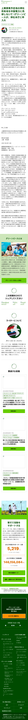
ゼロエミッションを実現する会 (9, 672)
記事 (21, 707)
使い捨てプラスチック (17, 393)
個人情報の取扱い (7, 701)
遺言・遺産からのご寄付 (21, 658)
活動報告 (18, 640)
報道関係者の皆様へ (14, 588)
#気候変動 (16, 437)
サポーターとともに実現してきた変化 (21, 638)
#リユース (19, 397)
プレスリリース (5, 24)
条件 (7, 704)
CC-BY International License (9, 717)
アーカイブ (21, 704)
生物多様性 (6, 684)
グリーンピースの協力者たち (8, 650)
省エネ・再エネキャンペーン (9, 669)
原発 (12, 24)
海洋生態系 (15, 473)
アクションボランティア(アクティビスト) (21, 672)
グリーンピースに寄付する (21, 652)
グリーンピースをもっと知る (13, 280)
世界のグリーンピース (7, 657)
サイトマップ (7, 707)
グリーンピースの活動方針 (8, 695)
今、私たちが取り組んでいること (8, 691)
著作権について (21, 701)
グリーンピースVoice (7, 652)
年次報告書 (18, 642)
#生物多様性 (6, 475)
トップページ (4, 588)
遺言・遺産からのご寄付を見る (13, 579)
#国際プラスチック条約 (9, 397)
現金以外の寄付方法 (21, 655)
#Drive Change (7, 437)
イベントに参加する (20, 662)
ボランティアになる (20, 669)
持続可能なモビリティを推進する (9, 676)
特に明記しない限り (8, 716)
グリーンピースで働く (20, 665)
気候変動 (14, 435)
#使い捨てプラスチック (9, 395)
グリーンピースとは (7, 641)
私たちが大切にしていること (8, 644)
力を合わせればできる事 (21, 649)
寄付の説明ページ (13, 572)
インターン (18, 667)
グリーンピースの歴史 (7, 647)
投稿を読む (13, 411)
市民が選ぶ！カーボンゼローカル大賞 (9, 679)
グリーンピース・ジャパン (15, 27)
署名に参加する (19, 660)
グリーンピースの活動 (7, 663)
